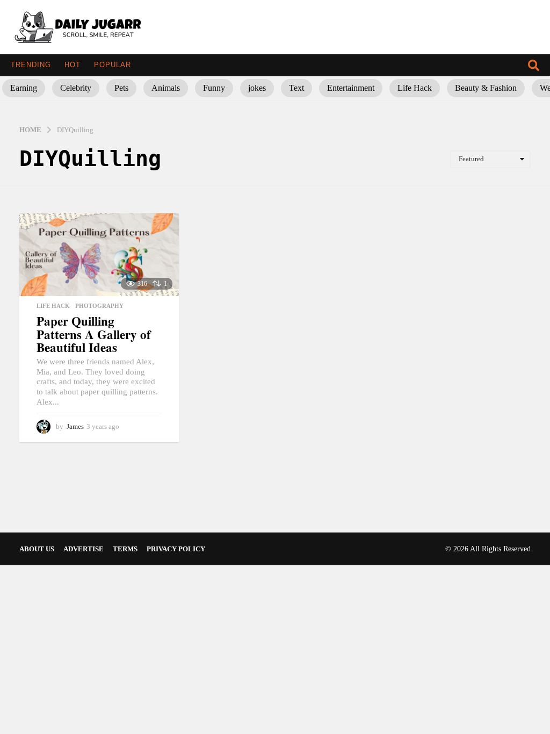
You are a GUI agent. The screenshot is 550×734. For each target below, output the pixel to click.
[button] (533, 65)
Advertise (83, 549)
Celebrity (75, 87)
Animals (165, 87)
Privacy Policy (176, 549)
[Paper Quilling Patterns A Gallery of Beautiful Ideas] (99, 254)
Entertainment (350, 87)
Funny (214, 87)
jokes (257, 87)
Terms (125, 549)
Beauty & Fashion (486, 87)
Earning (23, 87)
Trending (31, 65)
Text (296, 87)
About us (36, 549)
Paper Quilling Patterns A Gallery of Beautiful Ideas (94, 334)
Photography (99, 306)
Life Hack (414, 87)
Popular (112, 65)
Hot (72, 65)
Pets (121, 87)
